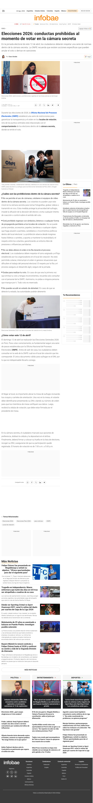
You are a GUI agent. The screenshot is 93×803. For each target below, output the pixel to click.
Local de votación (8, 525)
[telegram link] (11, 776)
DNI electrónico (53, 24)
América (29, 764)
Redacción (46, 764)
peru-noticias (38, 521)
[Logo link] (46, 17)
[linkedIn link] (15, 776)
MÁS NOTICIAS (31, 670)
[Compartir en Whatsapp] (36, 105)
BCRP (69, 24)
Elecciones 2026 (8, 521)
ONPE (48, 521)
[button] (3, 11)
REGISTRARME (72, 11)
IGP (25, 24)
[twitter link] (11, 772)
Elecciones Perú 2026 (24, 521)
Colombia (50, 11)
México (63, 11)
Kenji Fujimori (63, 24)
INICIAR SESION (85, 11)
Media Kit (64, 779)
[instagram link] (15, 772)
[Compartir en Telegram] (52, 105)
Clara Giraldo (13, 56)
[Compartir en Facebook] (40, 105)
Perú (3, 28)
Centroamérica (29, 782)
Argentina (30, 11)
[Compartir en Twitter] (44, 105)
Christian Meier (76, 24)
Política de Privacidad (81, 767)
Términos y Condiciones (81, 764)
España (57, 11)
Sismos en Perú (44, 24)
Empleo (46, 767)
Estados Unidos (40, 11)
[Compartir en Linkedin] (48, 105)
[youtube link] (7, 776)
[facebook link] (7, 772)
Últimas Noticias (29, 785)
